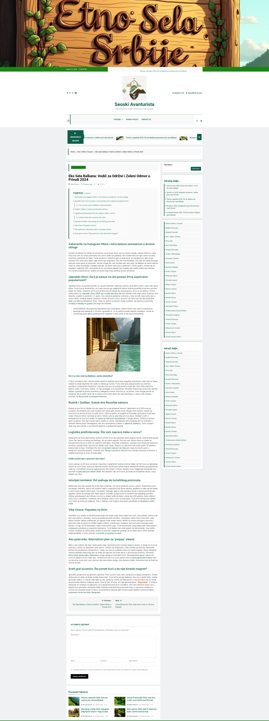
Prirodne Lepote (171, 280)
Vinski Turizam (171, 324)
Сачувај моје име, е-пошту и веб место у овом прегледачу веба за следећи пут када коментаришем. (110, 670)
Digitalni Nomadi (172, 232)
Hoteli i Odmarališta (173, 254)
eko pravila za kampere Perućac (93, 396)
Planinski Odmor (171, 276)
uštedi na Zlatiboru (133, 423)
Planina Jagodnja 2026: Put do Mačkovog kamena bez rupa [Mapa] (103, 138)
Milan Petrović (75, 184)
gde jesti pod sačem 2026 (89, 472)
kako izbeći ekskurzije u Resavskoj (84, 555)
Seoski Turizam (171, 302)
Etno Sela (169, 241)
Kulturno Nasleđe (172, 267)
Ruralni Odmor (171, 293)
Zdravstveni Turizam (173, 328)
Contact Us (146, 119)
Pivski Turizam (171, 271)
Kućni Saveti (170, 263)
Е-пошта (104, 661)
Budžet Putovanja (172, 228)
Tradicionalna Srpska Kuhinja (176, 311)
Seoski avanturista (134, 104)
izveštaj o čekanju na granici (81, 303)
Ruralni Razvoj (171, 297)
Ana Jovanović (87, 705)
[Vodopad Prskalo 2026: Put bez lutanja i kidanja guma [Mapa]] (195, 138)
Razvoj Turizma (171, 289)
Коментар (75, 635)
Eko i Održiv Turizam (78, 167)
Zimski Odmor (171, 332)
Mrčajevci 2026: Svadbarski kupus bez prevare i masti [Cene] (165, 71)
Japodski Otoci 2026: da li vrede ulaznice (100, 293)
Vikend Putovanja (172, 319)
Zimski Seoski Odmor (173, 337)
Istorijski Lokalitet (172, 258)
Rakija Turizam (171, 284)
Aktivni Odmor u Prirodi (174, 223)
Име (73, 661)
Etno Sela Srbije (171, 245)
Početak (117, 119)
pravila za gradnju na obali (109, 533)
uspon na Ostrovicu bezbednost (111, 418)
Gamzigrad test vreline (142, 558)
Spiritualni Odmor (172, 306)
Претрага (168, 165)
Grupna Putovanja (172, 250)
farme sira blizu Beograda (89, 592)
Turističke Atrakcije (173, 315)
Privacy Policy (132, 119)
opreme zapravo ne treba (115, 448)
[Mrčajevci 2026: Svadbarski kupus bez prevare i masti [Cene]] (136, 138)
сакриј (87, 193)
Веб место (133, 661)
